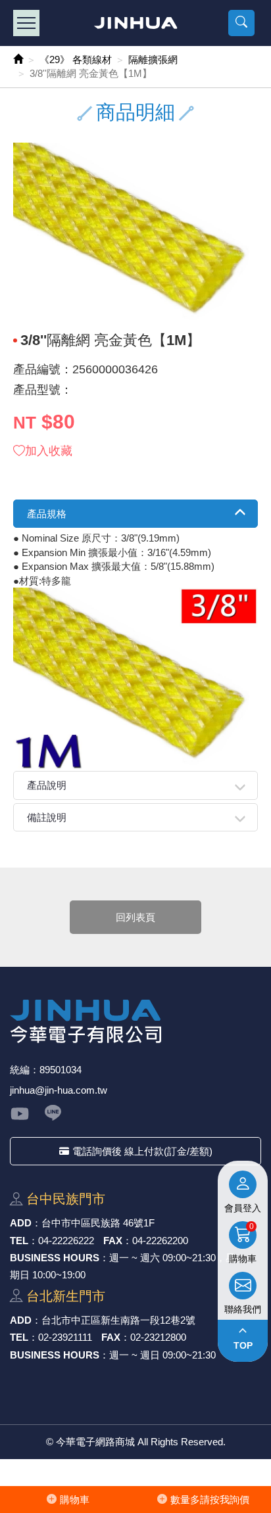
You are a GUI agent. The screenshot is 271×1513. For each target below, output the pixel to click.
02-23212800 (158, 1337)
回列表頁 (135, 917)
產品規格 (46, 513)
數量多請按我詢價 (209, 1499)
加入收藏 (48, 450)
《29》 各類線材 (75, 59)
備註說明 (46, 817)
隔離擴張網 (153, 59)
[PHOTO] (135, 234)
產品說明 (46, 785)
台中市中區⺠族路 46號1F (98, 1222)
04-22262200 (160, 1240)
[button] (241, 23)
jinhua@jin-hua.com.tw (58, 1090)
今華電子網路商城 (136, 23)
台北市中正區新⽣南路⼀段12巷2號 (118, 1320)
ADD (21, 1222)
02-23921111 (65, 1337)
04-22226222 (66, 1240)
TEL (19, 1240)
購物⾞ (74, 1499)
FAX (112, 1240)
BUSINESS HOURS (54, 1257)
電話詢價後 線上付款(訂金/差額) (142, 1151)
